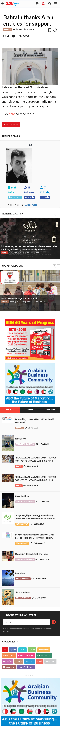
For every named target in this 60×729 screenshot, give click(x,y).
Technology (44, 649)
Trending (10, 410)
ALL (4, 649)
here (12, 114)
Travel (22, 649)
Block (43, 197)
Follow (28, 197)
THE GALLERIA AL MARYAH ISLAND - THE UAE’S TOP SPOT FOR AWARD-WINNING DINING (35, 459)
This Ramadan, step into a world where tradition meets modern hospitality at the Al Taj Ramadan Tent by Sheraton (29, 248)
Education (7, 661)
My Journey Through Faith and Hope (31, 554)
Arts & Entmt (8, 655)
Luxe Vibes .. (20, 573)
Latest (30, 410)
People (19, 661)
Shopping (29, 661)
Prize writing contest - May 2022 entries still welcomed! (34, 421)
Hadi (20, 29)
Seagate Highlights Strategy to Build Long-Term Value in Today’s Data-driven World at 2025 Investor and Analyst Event (35, 518)
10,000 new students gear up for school (19, 298)
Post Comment (11, 124)
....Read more (31, 205)
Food (39, 661)
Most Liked (50, 410)
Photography (8, 667)
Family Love (20, 438)
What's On (50, 661)
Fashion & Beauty (25, 655)
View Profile (15, 197)
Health (32, 649)
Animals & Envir (44, 655)
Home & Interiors (25, 667)
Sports (13, 649)
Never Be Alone (22, 496)
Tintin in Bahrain (22, 592)
